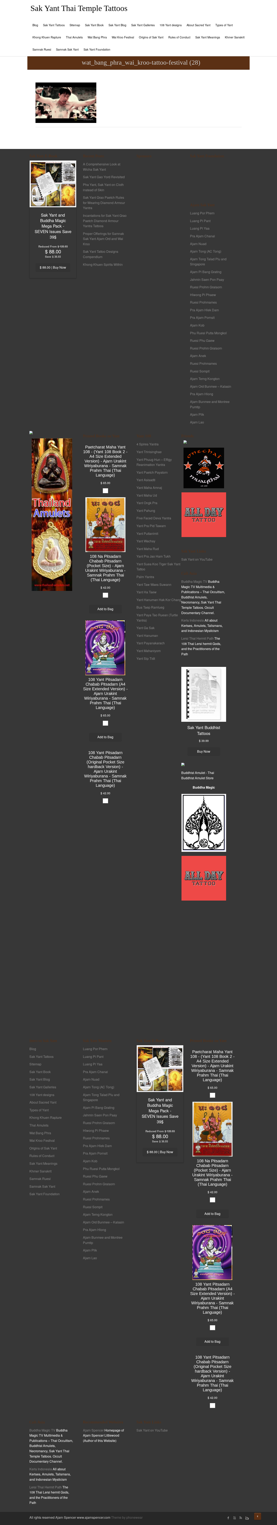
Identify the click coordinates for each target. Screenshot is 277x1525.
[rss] (240, 1518)
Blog (35, 25)
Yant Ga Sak (145, 627)
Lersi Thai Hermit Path (197, 638)
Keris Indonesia (192, 620)
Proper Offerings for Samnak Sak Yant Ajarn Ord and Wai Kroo (103, 238)
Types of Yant (224, 25)
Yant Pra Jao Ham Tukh (153, 556)
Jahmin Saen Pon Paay (207, 279)
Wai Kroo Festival (123, 37)
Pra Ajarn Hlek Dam (204, 310)
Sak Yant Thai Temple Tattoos (79, 8)
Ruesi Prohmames (203, 302)
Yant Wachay (145, 541)
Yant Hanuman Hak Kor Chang (158, 599)
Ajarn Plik (197, 414)
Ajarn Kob (197, 325)
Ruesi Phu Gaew (202, 340)
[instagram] (247, 1518)
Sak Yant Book (94, 25)
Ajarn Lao (197, 422)
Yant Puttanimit (147, 533)
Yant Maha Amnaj (149, 487)
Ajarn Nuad (198, 243)
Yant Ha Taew (146, 592)
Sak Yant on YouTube (197, 559)
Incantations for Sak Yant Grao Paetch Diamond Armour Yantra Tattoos (105, 220)
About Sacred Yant (198, 25)
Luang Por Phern (202, 213)
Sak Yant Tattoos (54, 25)
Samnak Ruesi (41, 49)
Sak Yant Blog (117, 25)
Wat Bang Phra (97, 37)
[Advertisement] (158, 232)
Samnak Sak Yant (67, 49)
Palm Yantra (145, 576)
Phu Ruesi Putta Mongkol (208, 333)
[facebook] (228, 1518)
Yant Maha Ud (146, 495)
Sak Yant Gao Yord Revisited (104, 177)
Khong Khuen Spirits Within (103, 264)
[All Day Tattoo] (203, 514)
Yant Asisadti (145, 480)
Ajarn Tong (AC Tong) (205, 251)
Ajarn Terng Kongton (205, 378)
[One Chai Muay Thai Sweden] (204, 467)
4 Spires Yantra (147, 444)
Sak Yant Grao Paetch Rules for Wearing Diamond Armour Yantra (104, 202)
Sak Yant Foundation (97, 49)
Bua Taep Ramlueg (150, 607)
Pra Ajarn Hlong (201, 394)
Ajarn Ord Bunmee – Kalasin (210, 386)
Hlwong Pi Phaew (203, 294)
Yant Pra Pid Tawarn (151, 525)
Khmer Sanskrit (235, 37)
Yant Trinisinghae (149, 451)
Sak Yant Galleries (143, 25)
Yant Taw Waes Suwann (153, 584)
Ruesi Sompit (199, 371)
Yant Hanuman (147, 635)
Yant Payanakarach (150, 643)
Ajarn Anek (198, 355)
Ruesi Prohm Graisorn (206, 287)
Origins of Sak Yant (151, 37)
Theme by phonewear (127, 1517)
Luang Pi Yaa (199, 228)
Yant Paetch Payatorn (152, 472)
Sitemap (75, 25)
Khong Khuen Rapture (46, 37)
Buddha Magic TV (194, 581)
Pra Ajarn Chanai (202, 236)
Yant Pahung (145, 510)
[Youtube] (234, 1518)
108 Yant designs (171, 25)
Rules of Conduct (179, 37)
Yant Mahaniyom (148, 650)
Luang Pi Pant (200, 220)
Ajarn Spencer (93, 1430)
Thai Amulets (74, 37)
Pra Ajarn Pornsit (202, 317)
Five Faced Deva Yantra (153, 518)
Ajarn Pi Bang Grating (205, 271)
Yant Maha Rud (147, 548)
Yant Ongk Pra (146, 502)
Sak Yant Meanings (207, 37)
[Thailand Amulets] (52, 514)
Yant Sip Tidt (145, 658)
